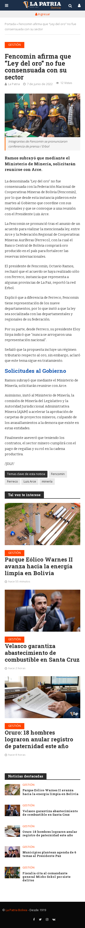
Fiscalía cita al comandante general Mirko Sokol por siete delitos (46, 876)
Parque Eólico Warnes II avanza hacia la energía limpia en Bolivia (39, 566)
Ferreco (12, 481)
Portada (10, 24)
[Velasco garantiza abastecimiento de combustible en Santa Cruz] (42, 611)
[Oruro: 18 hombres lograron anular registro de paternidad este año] (42, 697)
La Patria (14, 84)
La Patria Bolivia (16, 910)
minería (47, 481)
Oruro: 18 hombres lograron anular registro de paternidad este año (39, 739)
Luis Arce (30, 481)
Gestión (14, 45)
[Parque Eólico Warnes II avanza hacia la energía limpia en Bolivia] (42, 524)
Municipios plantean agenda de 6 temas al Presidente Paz (49, 854)
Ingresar (43, 14)
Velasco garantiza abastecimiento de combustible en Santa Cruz (42, 653)
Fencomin (58, 474)
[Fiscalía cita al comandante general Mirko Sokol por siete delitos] (12, 872)
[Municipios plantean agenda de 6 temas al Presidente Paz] (12, 851)
